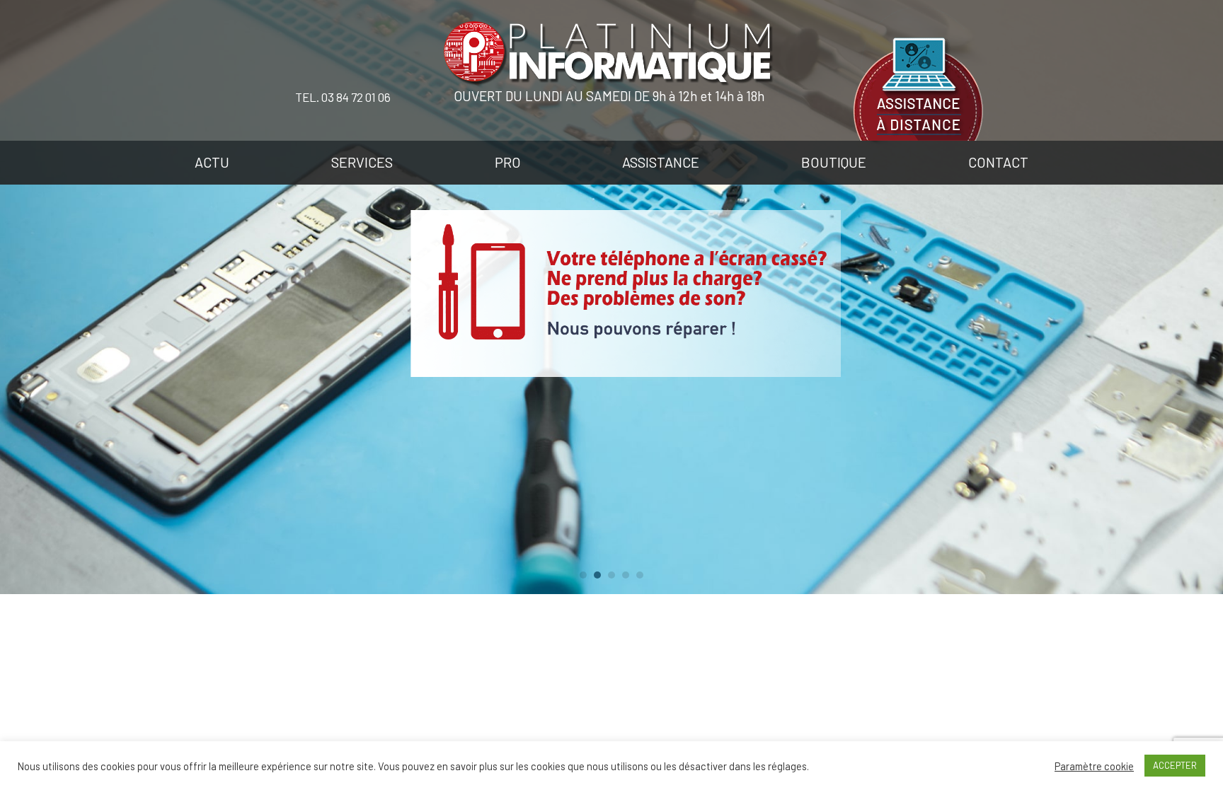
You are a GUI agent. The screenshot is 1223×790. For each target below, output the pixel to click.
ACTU (212, 161)
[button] (583, 575)
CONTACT (998, 161)
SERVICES (362, 161)
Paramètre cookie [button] (1094, 766)
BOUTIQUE (833, 161)
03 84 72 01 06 (356, 97)
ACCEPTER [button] (1175, 765)
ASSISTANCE (660, 161)
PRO (508, 161)
